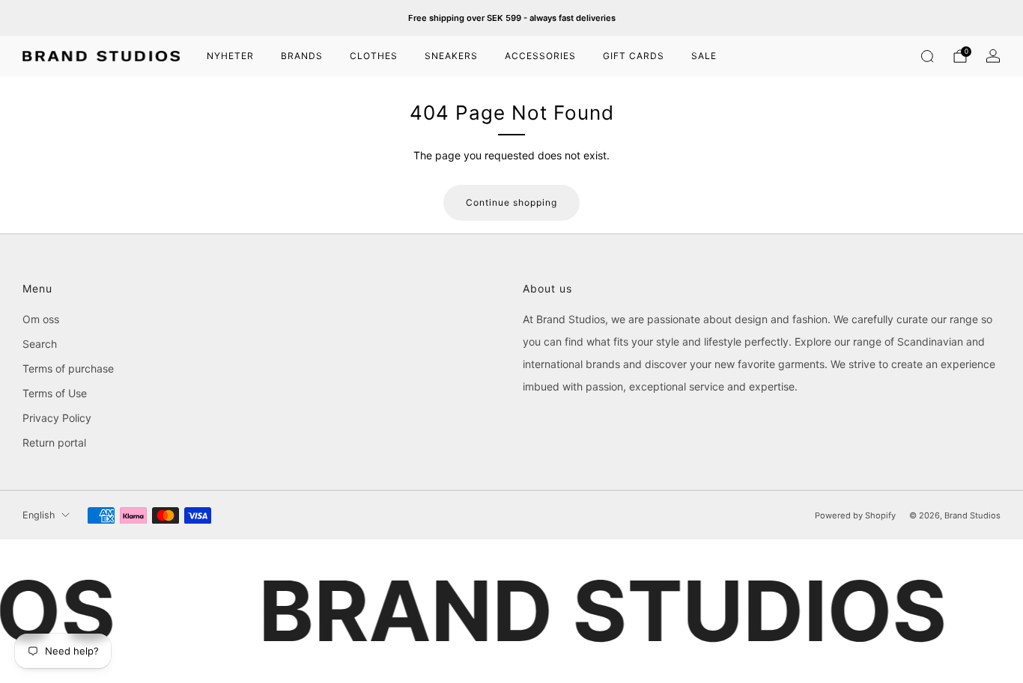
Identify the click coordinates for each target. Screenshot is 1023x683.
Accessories (540, 55)
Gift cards (633, 55)
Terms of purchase (68, 368)
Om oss (40, 319)
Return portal (54, 442)
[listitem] (512, 18)
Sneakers (451, 55)
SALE (704, 55)
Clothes (374, 55)
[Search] (927, 56)
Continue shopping (511, 202)
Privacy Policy (56, 417)
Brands (302, 55)
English (38, 515)
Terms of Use (54, 393)
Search (39, 343)
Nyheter (230, 55)
